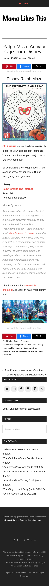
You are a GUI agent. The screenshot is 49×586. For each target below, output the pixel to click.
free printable (8, 348)
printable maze (8, 351)
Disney (16, 341)
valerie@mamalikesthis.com (25, 408)
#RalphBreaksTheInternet (25, 344)
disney (40, 344)
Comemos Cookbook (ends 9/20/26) (23, 467)
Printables (25, 341)
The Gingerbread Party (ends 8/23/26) (24, 489)
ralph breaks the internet (26, 351)
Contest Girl (10, 520)
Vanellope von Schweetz (22, 233)
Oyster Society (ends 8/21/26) (19, 493)
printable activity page (30, 348)
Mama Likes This (24, 19)
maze (17, 348)
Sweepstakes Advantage (30, 520)
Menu (26, 3)
